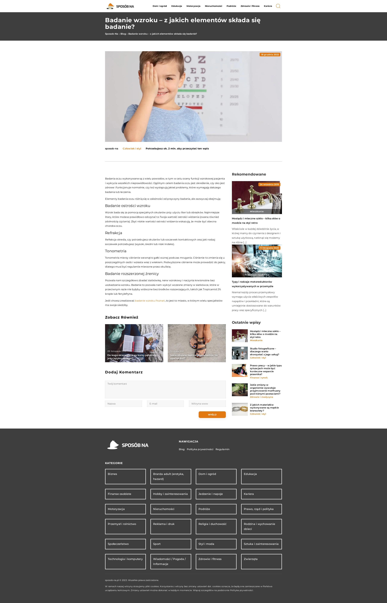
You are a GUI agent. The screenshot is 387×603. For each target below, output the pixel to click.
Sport (157, 544)
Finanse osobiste (119, 494)
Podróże (231, 6)
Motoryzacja (193, 6)
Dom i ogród (160, 6)
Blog (182, 449)
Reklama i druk (164, 524)
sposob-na (111, 148)
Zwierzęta (251, 559)
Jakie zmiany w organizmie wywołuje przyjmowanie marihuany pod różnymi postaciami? (265, 389)
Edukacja (176, 6)
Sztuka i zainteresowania (261, 544)
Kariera (268, 6)
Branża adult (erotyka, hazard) (168, 476)
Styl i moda (206, 544)
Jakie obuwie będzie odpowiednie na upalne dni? (194, 357)
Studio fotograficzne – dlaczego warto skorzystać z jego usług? (264, 351)
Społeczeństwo (118, 544)
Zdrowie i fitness (250, 6)
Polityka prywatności (200, 449)
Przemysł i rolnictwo (122, 524)
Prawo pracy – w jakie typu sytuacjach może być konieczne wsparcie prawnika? (266, 370)
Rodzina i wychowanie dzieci (259, 526)
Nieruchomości (213, 6)
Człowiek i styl (132, 148)
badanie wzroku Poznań (150, 300)
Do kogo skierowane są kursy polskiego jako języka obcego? (132, 357)
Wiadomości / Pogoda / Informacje (169, 561)
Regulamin (222, 449)
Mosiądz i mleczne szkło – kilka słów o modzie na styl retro (265, 334)
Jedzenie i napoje (210, 494)
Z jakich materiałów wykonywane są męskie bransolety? (264, 407)
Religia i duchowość (212, 524)
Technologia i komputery (125, 559)
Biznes (112, 474)
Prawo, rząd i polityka (259, 509)
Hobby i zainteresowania (170, 494)
